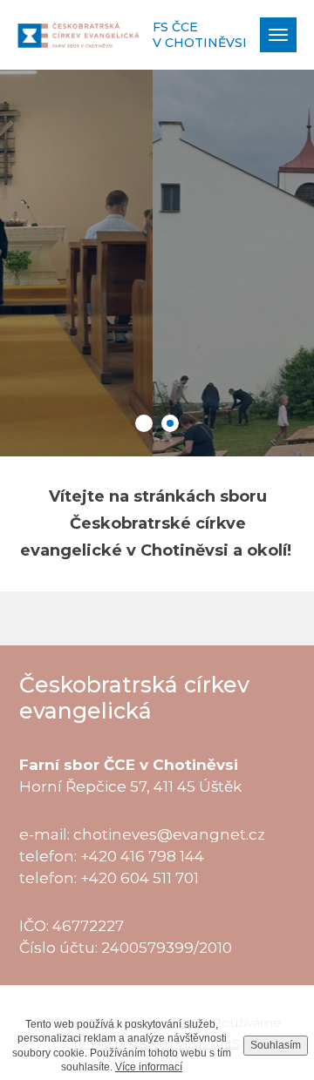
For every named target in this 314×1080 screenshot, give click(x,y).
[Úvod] (78, 34)
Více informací (148, 1067)
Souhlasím (275, 1045)
